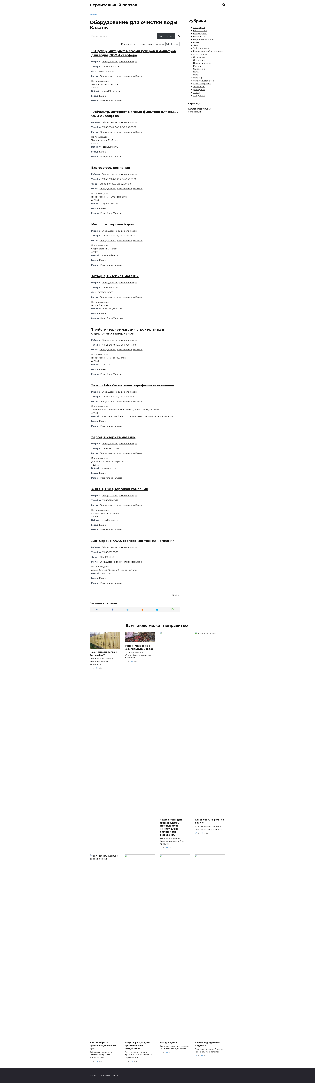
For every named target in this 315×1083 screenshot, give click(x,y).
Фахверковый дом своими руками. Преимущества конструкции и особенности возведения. (171, 827)
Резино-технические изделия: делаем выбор (139, 647)
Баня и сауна (200, 30)
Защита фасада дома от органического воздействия (139, 1045)
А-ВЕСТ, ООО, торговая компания (119, 489)
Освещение (199, 57)
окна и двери (200, 54)
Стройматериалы (202, 84)
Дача (195, 45)
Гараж (196, 42)
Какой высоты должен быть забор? (103, 653)
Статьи (196, 72)
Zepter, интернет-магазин (113, 437)
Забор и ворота (201, 48)
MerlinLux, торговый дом (112, 224)
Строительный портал (113, 5)
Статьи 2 (197, 78)
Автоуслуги (199, 27)
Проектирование (202, 63)
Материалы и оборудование (208, 51)
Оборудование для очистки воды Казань (121, 76)
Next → (176, 595)
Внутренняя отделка (203, 39)
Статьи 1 (197, 75)
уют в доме (199, 89)
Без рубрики (200, 33)
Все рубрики (129, 44)
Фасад (196, 92)
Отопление (199, 60)
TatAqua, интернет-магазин (115, 276)
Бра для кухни (168, 1042)
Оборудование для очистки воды (119, 62)
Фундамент (199, 95)
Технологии (199, 87)
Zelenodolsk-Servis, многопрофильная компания (132, 385)
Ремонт (197, 66)
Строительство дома (203, 81)
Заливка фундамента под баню (207, 1044)
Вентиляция (199, 36)
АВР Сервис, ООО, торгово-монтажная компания (132, 541)
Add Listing (172, 44)
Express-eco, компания (110, 167)
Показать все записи (151, 44)
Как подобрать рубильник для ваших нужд (103, 1045)
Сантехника (199, 69)
